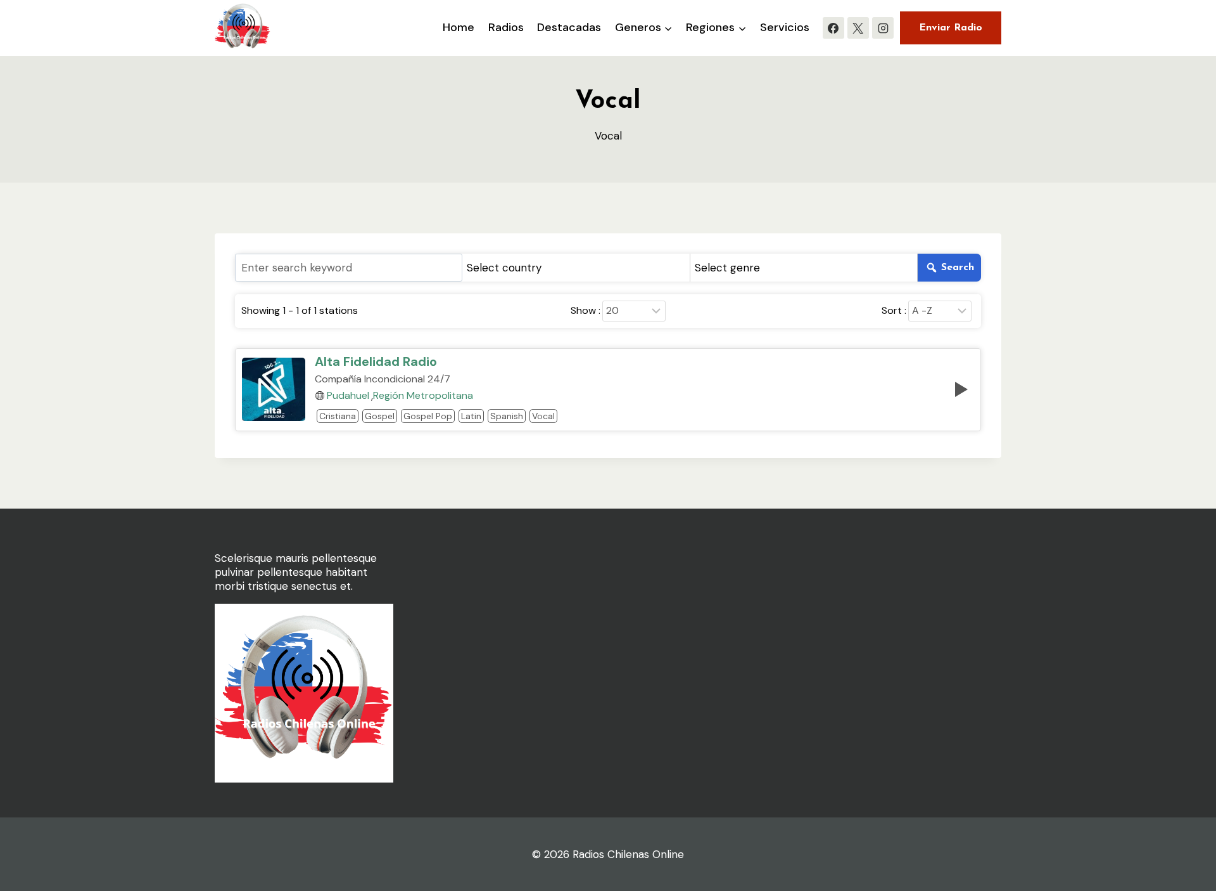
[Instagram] (883, 28)
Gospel (380, 416)
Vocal (543, 416)
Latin (471, 416)
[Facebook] (833, 28)
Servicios (784, 27)
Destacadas (569, 27)
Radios (506, 27)
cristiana (337, 416)
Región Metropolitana (423, 396)
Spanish (506, 416)
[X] (858, 28)
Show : (585, 311)
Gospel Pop (427, 416)
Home (458, 27)
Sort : (894, 311)
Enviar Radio (950, 28)
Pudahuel (348, 396)
